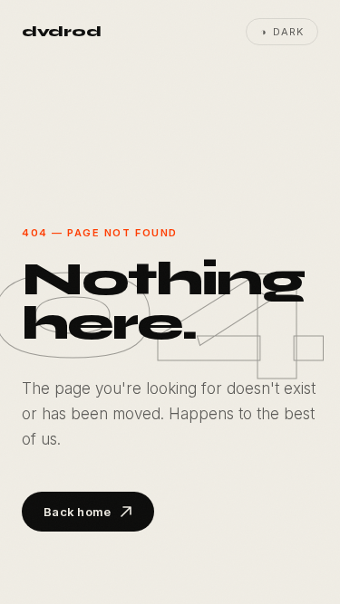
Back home (77, 511)
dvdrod (61, 32)
